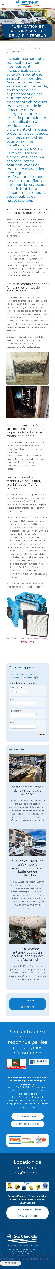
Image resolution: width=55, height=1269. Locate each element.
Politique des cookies (27, 1267)
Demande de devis (27, 1124)
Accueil (9, 48)
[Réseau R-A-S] (27, 1140)
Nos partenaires (27, 1116)
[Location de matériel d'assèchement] (27, 1186)
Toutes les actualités (27, 1004)
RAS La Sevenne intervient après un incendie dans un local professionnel (28, 954)
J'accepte (10, 1263)
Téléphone (15, 711)
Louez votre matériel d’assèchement (27, 1213)
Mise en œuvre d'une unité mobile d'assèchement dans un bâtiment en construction (27, 868)
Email (12, 722)
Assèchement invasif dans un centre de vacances (27, 790)
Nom (12, 699)
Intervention (16, 687)
